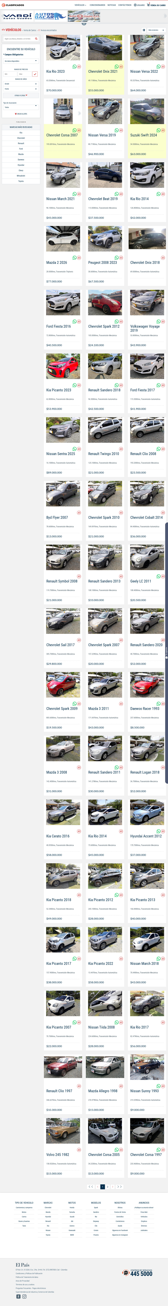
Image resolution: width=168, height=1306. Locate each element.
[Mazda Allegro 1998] (105, 1067)
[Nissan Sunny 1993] (147, 1067)
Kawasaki (72, 1230)
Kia (48, 1226)
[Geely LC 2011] (147, 557)
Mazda (48, 1212)
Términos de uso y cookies (25, 1284)
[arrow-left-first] (91, 1186)
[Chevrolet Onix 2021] (105, 47)
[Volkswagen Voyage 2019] (147, 302)
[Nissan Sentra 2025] (63, 430)
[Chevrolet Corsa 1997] (147, 1131)
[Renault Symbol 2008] (63, 557)
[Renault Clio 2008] (147, 430)
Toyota (48, 1235)
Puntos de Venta (120, 1212)
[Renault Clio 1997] (63, 1067)
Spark (96, 1208)
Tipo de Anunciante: (10, 103)
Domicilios (119, 1217)
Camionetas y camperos (24, 1208)
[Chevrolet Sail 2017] (63, 621)
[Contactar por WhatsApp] (75, 67)
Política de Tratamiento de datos (27, 1277)
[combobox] (21, 38)
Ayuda (120, 1226)
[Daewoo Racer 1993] (147, 685)
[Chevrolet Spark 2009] (63, 685)
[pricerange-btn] (35, 74)
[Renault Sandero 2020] (147, 621)
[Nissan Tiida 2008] (105, 1003)
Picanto (96, 1235)
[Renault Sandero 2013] (105, 557)
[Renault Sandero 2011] (105, 748)
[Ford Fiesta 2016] (63, 302)
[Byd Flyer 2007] (63, 493)
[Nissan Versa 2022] (147, 47)
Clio (96, 1226)
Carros (24, 1217)
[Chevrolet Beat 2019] (105, 175)
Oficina (120, 1208)
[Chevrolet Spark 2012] (105, 302)
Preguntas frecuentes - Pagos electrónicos (31, 1288)
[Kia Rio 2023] (63, 47)
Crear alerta (22, 114)
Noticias (112, 5)
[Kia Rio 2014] (147, 175)
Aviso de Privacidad (22, 1281)
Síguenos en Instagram (120, 1235)
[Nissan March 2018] (147, 939)
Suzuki (72, 1217)
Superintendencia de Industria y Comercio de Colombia (35, 1292)
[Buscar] (36, 38)
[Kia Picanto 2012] (105, 876)
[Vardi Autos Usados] (17, 16)
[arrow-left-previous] (97, 1186)
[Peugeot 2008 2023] (105, 238)
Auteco (72, 1226)
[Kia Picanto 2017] (63, 939)
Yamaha (72, 1212)
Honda (72, 1208)
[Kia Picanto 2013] (147, 876)
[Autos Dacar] (51, 16)
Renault (48, 1221)
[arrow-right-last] (119, 1186)
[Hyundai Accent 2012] (147, 812)
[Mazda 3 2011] (105, 685)
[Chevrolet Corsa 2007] (63, 111)
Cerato (96, 1230)
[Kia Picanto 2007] (63, 1003)
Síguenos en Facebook (120, 1230)
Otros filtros (20, 95)
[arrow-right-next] (112, 1186)
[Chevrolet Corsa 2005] (105, 1131)
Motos (24, 1212)
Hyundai (48, 1217)
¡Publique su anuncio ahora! (144, 1208)
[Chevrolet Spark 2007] (105, 621)
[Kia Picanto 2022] (105, 939)
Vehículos (80, 5)
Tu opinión (166, 651)
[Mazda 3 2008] (63, 748)
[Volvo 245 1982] (63, 1131)
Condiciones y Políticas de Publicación (29, 1273)
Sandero (96, 1212)
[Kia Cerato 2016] (63, 812)
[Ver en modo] (143, 30)
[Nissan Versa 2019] (105, 111)
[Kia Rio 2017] (147, 1003)
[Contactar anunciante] (79, 67)
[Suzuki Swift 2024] (147, 111)
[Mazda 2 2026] (63, 238)
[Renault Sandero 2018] (105, 366)
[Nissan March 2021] (63, 175)
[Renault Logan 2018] (147, 748)
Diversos (144, 1226)
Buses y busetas (24, 1221)
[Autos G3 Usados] (84, 16)
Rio (96, 1217)
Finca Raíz (144, 1212)
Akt (72, 1221)
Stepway (96, 1221)
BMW (72, 1235)
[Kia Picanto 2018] (63, 876)
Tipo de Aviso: (21, 57)
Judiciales (144, 1230)
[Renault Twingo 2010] (105, 430)
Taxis (24, 1226)
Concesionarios (97, 5)
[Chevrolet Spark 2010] (105, 493)
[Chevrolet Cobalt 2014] (147, 493)
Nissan (48, 1230)
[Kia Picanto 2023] (63, 366)
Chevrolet (48, 1208)
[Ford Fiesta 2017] (147, 366)
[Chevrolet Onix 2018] (147, 238)
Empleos (144, 1221)
